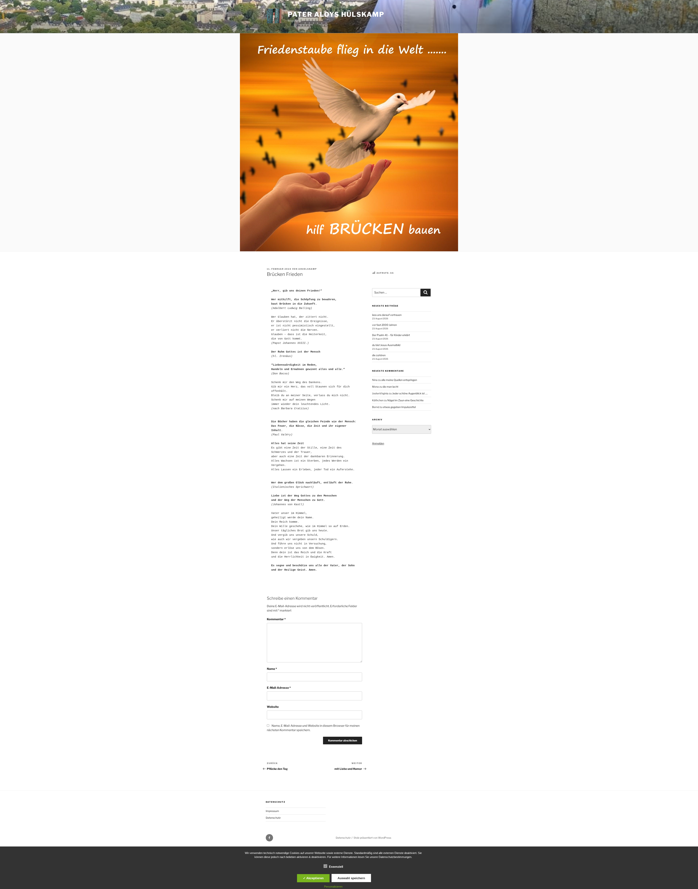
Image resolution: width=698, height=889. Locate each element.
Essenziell (336, 866)
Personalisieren (333, 886)
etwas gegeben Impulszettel (399, 407)
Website (273, 707)
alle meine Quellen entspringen (399, 379)
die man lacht (390, 386)
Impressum (272, 810)
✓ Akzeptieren (313, 878)
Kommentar (276, 619)
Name (272, 669)
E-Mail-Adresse (279, 687)
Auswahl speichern (351, 878)
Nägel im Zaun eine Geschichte (405, 400)
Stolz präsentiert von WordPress (372, 837)
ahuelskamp (307, 269)
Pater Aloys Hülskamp (336, 14)
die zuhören (379, 355)
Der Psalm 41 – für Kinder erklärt (391, 335)
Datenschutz (273, 817)
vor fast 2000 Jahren (384, 324)
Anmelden (378, 443)
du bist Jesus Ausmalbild (386, 345)
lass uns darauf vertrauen (387, 314)
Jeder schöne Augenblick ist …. (410, 393)
